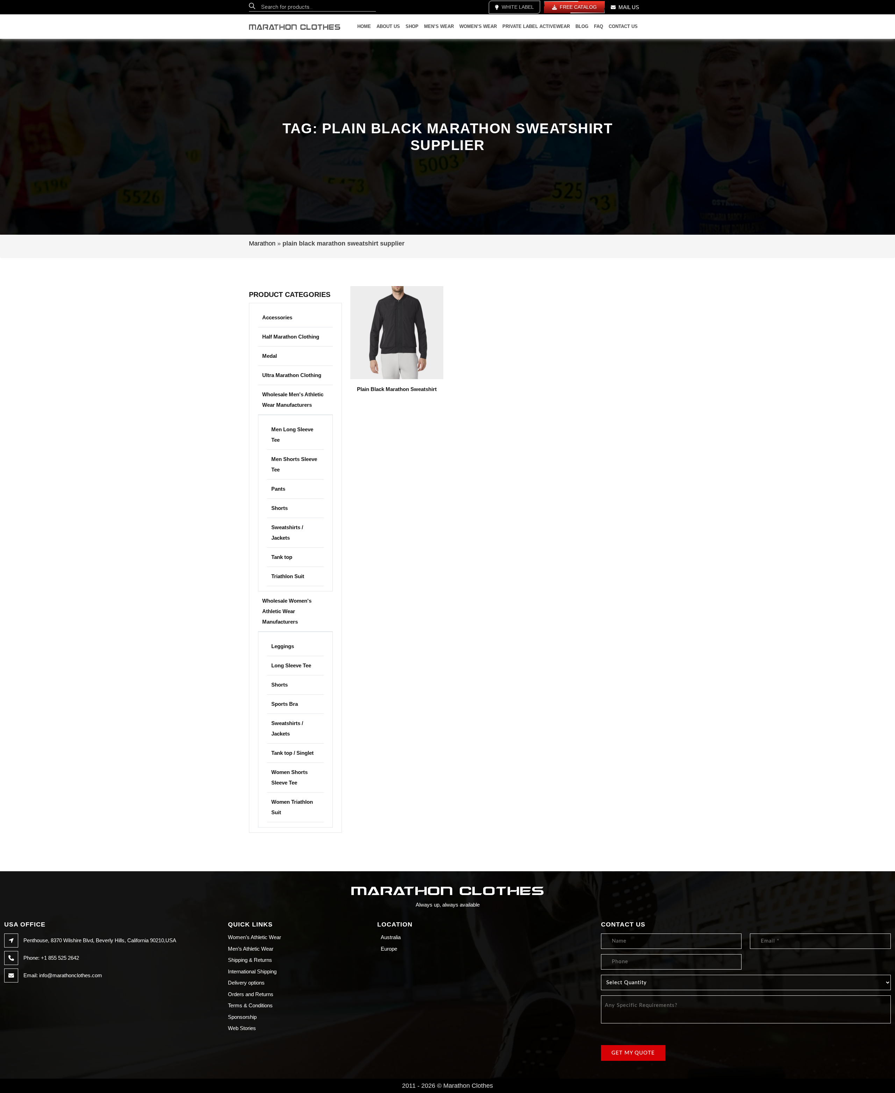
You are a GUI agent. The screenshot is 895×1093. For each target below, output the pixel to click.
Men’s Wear (439, 26)
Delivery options (246, 983)
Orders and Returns (250, 994)
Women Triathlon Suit (292, 807)
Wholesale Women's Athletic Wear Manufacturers (287, 611)
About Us (388, 26)
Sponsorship (242, 1017)
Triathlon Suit (287, 576)
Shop (412, 26)
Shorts (279, 508)
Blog (581, 26)
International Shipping (252, 971)
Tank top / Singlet (292, 753)
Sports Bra (284, 704)
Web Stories (242, 1028)
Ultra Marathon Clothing (291, 375)
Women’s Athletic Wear (254, 937)
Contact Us (623, 26)
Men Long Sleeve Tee (292, 434)
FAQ (598, 26)
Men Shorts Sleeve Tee (294, 464)
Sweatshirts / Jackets (287, 532)
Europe (389, 949)
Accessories (277, 317)
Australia (391, 937)
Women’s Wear (478, 26)
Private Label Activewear (536, 26)
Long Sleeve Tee (291, 665)
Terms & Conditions (250, 1005)
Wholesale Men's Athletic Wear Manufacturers (292, 399)
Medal (269, 356)
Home (364, 26)
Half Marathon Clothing (290, 337)
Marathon (262, 243)
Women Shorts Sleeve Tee (289, 777)
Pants (278, 489)
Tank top (281, 557)
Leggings (282, 646)
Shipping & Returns (250, 960)
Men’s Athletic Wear (250, 949)
